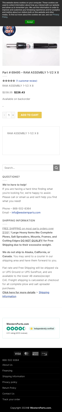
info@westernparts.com (26, 212)
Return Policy (9, 387)
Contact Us (8, 393)
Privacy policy (9, 382)
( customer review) (26, 80)
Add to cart (30, 114)
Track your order (11, 399)
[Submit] (56, 168)
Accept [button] (30, 21)
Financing (7, 370)
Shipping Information (13, 376)
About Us (7, 364)
